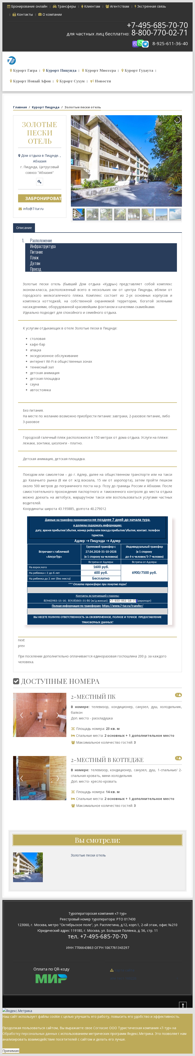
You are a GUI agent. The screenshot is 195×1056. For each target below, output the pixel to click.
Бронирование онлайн (28, 6)
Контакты (24, 14)
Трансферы (66, 6)
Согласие (100, 1028)
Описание (24, 227)
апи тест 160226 (123, 978)
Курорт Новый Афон (31, 81)
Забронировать (43, 198)
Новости (102, 81)
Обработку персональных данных (29, 1033)
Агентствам (119, 6)
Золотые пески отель (88, 855)
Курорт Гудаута (138, 70)
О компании (52, 14)
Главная (20, 107)
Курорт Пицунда (60, 70)
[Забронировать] (39, 182)
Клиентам (91, 6)
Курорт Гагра (24, 70)
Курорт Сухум (71, 81)
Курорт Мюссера (100, 70)
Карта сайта (123, 970)
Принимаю (10, 1050)
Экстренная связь (151, 6)
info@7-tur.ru (33, 208)
